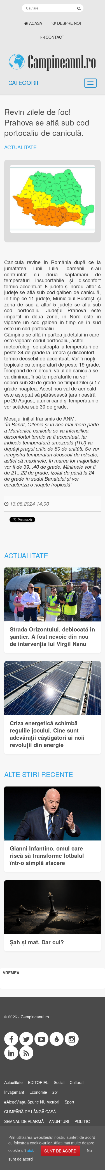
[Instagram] (72, 1039)
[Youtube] (41, 1039)
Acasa (35, 23)
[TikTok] (57, 1039)
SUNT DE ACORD (60, 1151)
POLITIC (82, 1121)
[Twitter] (26, 1039)
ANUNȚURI (59, 1121)
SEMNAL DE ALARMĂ (24, 1121)
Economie (38, 1092)
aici (30, 1150)
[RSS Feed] (26, 1053)
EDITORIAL (38, 1082)
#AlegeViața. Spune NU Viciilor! (31, 1102)
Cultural (76, 1082)
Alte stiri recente (38, 774)
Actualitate (20, 147)
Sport (69, 1102)
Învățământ (14, 1092)
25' (55, 1092)
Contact (54, 37)
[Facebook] (11, 1039)
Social (59, 1082)
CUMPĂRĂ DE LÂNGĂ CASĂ (30, 1111)
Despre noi (68, 23)
